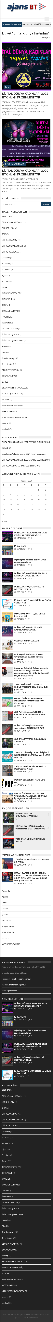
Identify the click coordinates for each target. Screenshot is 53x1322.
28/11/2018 (21, 706)
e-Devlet (6, 263)
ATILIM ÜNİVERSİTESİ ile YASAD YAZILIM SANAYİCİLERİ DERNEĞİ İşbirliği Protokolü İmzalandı (30, 796)
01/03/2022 (21, 538)
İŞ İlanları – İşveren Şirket (13, 340)
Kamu (4, 346)
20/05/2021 (21, 549)
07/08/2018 (21, 801)
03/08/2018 (21, 883)
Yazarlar (5, 423)
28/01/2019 (21, 662)
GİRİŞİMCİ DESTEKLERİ (11, 293)
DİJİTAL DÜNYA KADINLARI (12, 245)
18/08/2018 (21, 760)
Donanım (6, 257)
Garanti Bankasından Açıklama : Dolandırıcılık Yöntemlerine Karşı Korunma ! (29, 700)
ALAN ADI (6, 216)
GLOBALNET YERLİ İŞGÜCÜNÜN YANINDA (30, 740)
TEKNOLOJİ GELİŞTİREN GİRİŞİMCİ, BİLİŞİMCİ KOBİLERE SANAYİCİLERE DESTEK (32, 755)
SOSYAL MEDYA (8, 375)
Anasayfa (45, 37)
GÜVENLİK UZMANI (10, 310)
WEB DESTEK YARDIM (11, 405)
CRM (4, 234)
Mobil (4, 352)
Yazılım (5, 429)
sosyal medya (8, 926)
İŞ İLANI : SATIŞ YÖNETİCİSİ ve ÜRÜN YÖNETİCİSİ (32, 601)
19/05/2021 (21, 565)
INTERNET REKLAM (10, 328)
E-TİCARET (6, 269)
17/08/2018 (21, 771)
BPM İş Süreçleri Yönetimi (12, 222)
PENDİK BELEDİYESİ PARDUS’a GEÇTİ (29, 781)
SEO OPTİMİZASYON (10, 370)
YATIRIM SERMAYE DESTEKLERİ (14, 417)
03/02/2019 (21, 643)
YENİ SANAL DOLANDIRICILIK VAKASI (30, 840)
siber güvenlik (8, 932)
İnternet (5, 322)
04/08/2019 (21, 605)
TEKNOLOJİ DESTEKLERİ (12, 393)
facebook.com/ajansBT (21, 978)
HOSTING (6, 316)
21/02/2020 (21, 578)
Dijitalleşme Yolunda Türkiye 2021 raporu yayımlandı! (24, 453)
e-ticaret (5, 938)
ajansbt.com (12, 990)
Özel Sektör (7, 364)
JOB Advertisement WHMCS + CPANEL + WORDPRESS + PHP (29, 713)
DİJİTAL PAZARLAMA (10, 251)
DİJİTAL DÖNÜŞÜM (9, 239)
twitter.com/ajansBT (17, 984)
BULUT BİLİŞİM (8, 228)
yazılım (5, 914)
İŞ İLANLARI (6, 447)
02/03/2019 (21, 632)
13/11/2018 (21, 730)
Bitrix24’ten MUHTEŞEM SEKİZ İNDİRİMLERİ (29, 615)
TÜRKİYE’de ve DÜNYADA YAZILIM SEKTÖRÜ (31, 860)
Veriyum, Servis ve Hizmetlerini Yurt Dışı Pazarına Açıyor (30, 767)
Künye (4, 902)
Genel (4, 287)
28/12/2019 (21, 592)
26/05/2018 (21, 864)
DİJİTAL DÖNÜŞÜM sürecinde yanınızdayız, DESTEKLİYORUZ (29, 726)
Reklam (5, 908)
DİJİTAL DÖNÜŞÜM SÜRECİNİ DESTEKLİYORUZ (21, 465)
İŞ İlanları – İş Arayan (11, 334)
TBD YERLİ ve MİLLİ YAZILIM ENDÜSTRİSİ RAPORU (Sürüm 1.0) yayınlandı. (31, 687)
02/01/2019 (21, 678)
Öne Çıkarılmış (8, 358)
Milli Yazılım (6, 920)
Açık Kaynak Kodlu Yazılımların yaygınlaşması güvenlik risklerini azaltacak (28, 657)
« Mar (4, 521)
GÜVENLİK (6, 304)
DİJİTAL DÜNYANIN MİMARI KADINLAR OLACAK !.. (28, 628)
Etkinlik (5, 281)
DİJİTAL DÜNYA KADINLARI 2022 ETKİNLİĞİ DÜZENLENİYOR (25, 95)
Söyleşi (5, 381)
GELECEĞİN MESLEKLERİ (26, 640)
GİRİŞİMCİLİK (7, 299)
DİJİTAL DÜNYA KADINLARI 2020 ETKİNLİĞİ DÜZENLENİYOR (25, 172)
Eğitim (4, 275)
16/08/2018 (21, 785)
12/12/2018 (21, 692)
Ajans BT (5, 896)
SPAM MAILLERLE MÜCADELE (14, 387)
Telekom (5, 399)
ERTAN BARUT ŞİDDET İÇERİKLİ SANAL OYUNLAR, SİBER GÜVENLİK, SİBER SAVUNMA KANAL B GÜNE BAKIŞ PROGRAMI (32, 877)
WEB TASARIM (8, 411)
